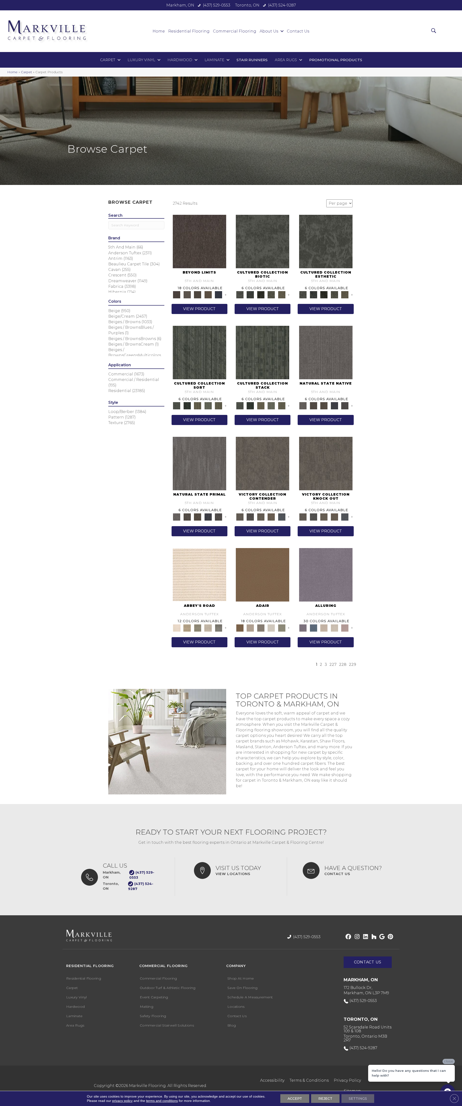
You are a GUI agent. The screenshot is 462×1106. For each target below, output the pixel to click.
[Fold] (197, 405)
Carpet (26, 72)
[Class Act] (260, 627)
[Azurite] (313, 627)
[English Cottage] (281, 627)
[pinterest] (389, 937)
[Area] (199, 241)
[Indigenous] (323, 405)
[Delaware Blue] (218, 627)
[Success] (281, 516)
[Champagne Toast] (250, 627)
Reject (325, 1098)
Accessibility (272, 1080)
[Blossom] (344, 627)
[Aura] (199, 574)
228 (342, 664)
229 (352, 664)
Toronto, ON (247, 5)
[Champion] (250, 516)
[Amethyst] (326, 574)
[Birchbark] (334, 627)
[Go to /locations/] (235, 870)
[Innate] (334, 405)
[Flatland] (218, 294)
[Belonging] (326, 352)
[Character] (250, 294)
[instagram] (356, 937)
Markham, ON (180, 5)
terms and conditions (162, 1101)
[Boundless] (197, 627)
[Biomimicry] (262, 241)
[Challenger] (262, 463)
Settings (358, 1098)
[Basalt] (323, 627)
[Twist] (218, 405)
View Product (199, 309)
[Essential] (313, 405)
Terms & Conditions (309, 1080)
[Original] (344, 405)
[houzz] (372, 937)
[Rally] (271, 516)
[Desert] (187, 294)
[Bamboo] (187, 627)
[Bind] (199, 352)
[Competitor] (260, 516)
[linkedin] (364, 937)
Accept (295, 1098)
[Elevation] (197, 294)
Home (12, 72)
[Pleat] (208, 405)
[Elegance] (271, 627)
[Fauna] (208, 294)
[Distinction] (281, 294)
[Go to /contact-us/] (346, 870)
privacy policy (122, 1101)
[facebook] (347, 937)
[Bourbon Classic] (262, 574)
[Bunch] (187, 405)
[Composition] (271, 294)
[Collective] (260, 294)
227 (333, 664)
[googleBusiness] (381, 937)
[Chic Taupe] (208, 627)
